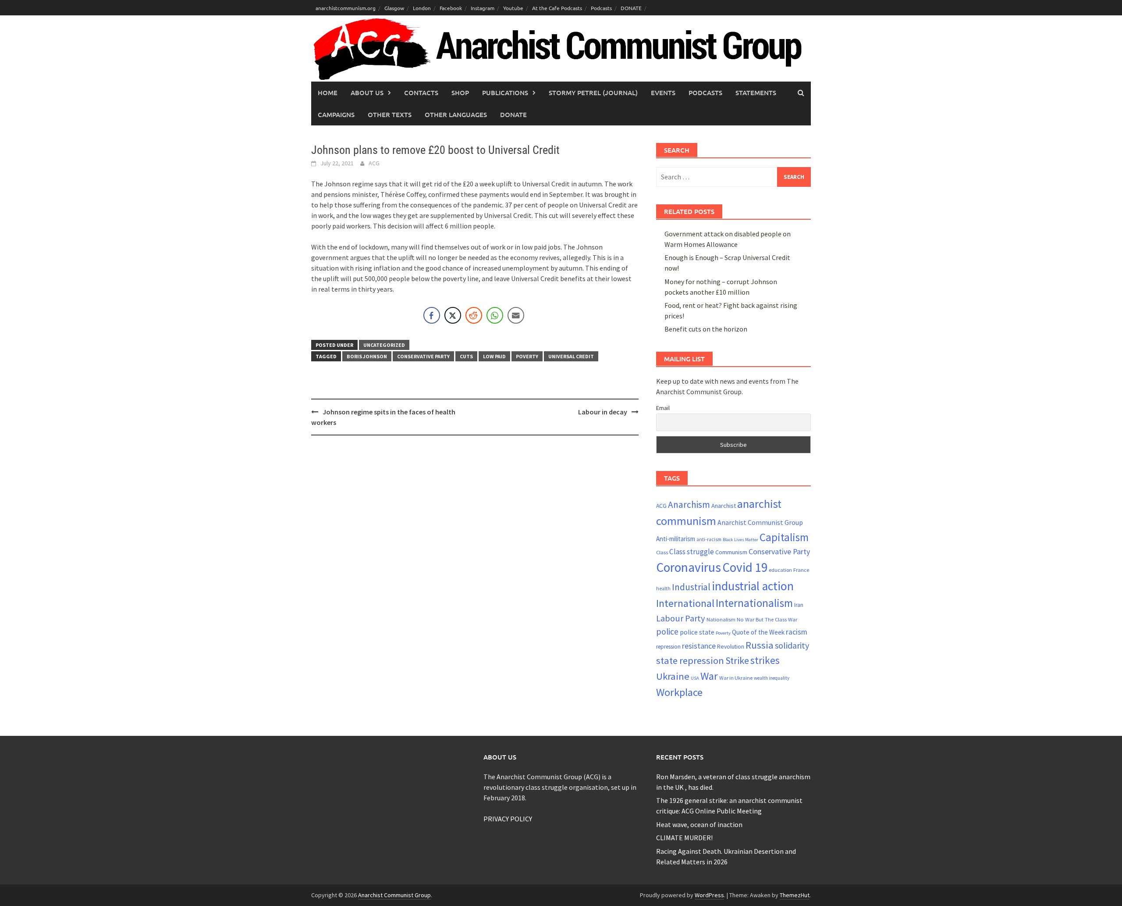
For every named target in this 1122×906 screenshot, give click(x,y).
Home (327, 92)
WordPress (709, 895)
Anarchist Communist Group (760, 522)
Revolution (730, 646)
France (801, 569)
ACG (374, 163)
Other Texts (390, 114)
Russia (760, 645)
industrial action (753, 586)
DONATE (631, 7)
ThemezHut (795, 895)
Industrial (691, 587)
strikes (765, 660)
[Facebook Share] (431, 315)
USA (695, 678)
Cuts (466, 356)
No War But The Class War (767, 619)
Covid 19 (744, 567)
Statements (755, 92)
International (685, 603)
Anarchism (689, 504)
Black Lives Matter (740, 539)
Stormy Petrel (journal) (593, 92)
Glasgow (394, 7)
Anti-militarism (675, 539)
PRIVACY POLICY (507, 818)
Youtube (513, 7)
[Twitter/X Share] (452, 315)
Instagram (482, 7)
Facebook (451, 7)
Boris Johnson (367, 356)
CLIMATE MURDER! (684, 837)
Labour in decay (602, 411)
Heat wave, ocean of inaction (699, 824)
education (780, 570)
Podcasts (601, 7)
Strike (737, 660)
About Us (367, 92)
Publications (505, 92)
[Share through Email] (516, 315)
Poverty (527, 356)
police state (697, 632)
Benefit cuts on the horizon (705, 329)
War (709, 676)
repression (668, 646)
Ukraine (672, 676)
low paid (494, 356)
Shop (460, 92)
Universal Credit (571, 356)
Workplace (679, 692)
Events (663, 92)
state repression (690, 660)
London (422, 7)
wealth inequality (771, 678)
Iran (798, 605)
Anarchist (723, 506)
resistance (699, 646)
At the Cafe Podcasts (557, 7)
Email (663, 408)
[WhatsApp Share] (494, 315)
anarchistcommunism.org (346, 7)
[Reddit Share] (473, 315)
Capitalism (784, 537)
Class (662, 552)
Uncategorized (384, 345)
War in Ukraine (736, 677)
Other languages (456, 114)
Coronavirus (688, 567)
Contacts (421, 92)
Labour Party (680, 618)
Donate (513, 114)
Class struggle (691, 551)
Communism (731, 552)
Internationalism (754, 603)
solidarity (792, 645)
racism (796, 632)
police (667, 631)
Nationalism (721, 619)
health (663, 588)
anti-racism (708, 539)
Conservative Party (423, 356)
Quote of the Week (758, 632)
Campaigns (336, 114)
